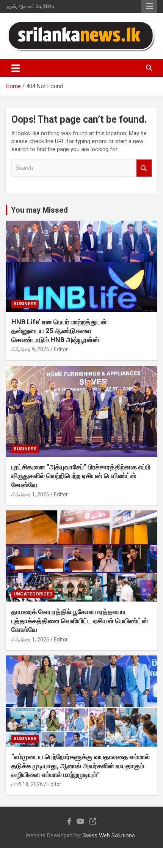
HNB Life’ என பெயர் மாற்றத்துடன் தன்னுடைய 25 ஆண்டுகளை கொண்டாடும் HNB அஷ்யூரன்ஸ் (59, 331)
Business (25, 303)
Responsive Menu (149, 6)
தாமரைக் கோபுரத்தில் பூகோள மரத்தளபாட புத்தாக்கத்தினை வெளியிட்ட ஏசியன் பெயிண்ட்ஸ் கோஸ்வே (79, 620)
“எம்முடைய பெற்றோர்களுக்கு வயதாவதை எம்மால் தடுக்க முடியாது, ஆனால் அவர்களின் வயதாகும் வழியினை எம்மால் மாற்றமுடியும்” (80, 766)
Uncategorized (33, 594)
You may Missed (39, 210)
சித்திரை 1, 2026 (30, 494)
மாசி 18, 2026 (27, 784)
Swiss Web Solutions (109, 835)
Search (144, 168)
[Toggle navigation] (16, 68)
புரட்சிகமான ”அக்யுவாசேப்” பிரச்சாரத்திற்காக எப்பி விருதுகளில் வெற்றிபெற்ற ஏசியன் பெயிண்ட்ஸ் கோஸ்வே (80, 476)
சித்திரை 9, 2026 (30, 349)
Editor (61, 349)
